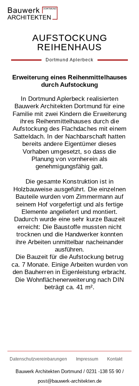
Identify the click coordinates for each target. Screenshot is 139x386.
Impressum (87, 359)
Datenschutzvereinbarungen (38, 359)
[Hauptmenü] (125, 12)
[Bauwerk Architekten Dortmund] (32, 11)
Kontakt (114, 359)
